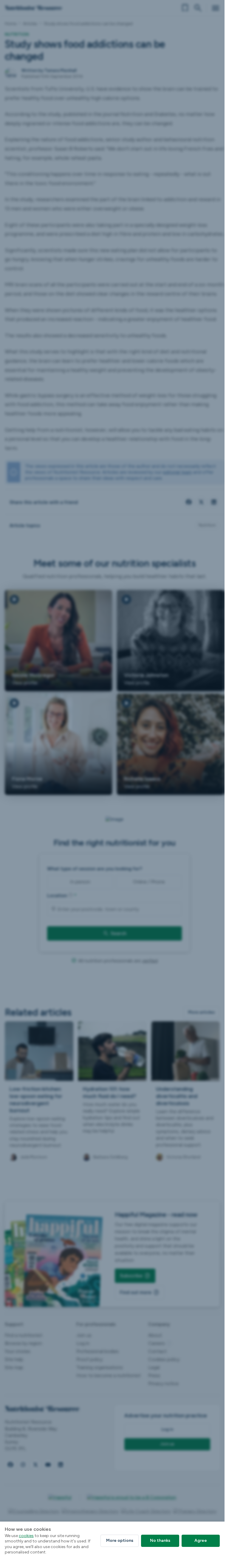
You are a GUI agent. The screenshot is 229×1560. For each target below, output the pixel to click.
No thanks (160, 1540)
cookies (26, 1535)
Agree (200, 1540)
